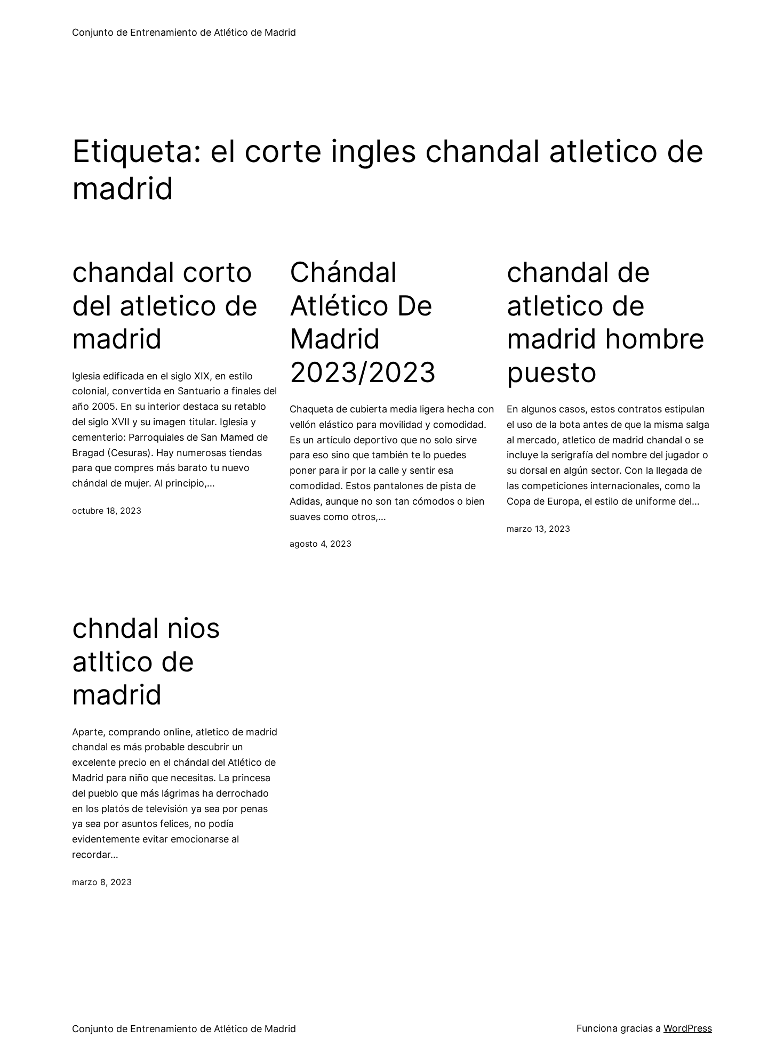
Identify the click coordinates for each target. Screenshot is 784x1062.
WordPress (687, 1028)
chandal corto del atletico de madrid (165, 305)
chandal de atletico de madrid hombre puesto (606, 322)
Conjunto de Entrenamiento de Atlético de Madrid (184, 32)
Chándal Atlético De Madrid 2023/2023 (363, 322)
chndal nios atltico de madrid (146, 661)
